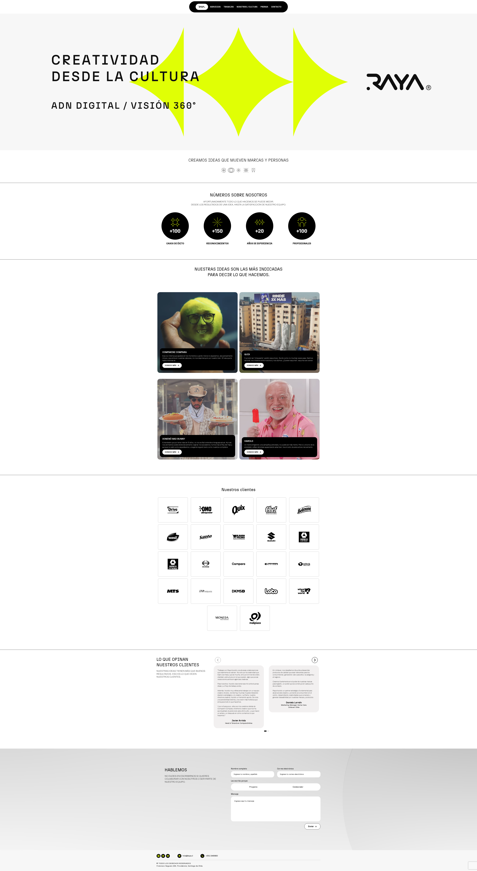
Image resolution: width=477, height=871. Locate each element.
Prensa (264, 7)
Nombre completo (239, 768)
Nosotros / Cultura (247, 7)
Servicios (215, 7)
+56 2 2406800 (212, 856)
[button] (218, 660)
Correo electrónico (285, 768)
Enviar (311, 826)
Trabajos (229, 7)
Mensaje (234, 794)
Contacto (276, 7)
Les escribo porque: (239, 781)
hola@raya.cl (188, 856)
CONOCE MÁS (171, 365)
